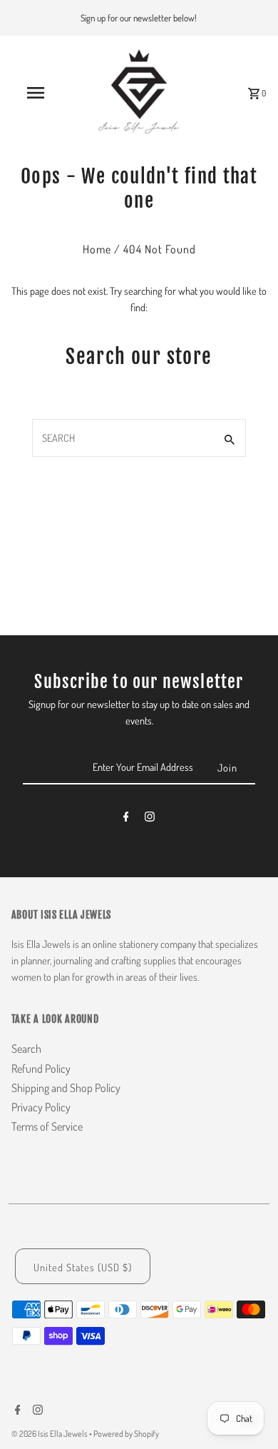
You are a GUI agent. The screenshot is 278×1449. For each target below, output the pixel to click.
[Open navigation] (35, 93)
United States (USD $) (83, 1267)
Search (26, 1048)
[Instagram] (150, 819)
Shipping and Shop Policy (65, 1088)
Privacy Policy (41, 1107)
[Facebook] (126, 819)
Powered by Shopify (126, 1433)
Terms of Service (47, 1126)
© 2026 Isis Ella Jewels (50, 1433)
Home (97, 249)
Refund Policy (41, 1068)
